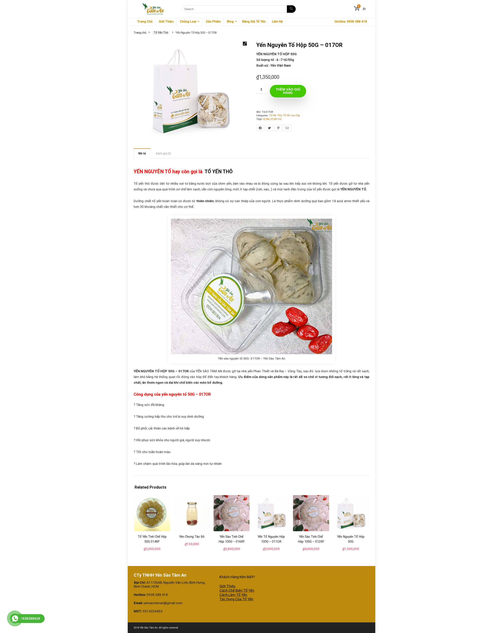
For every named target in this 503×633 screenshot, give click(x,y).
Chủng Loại (188, 21)
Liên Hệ (277, 21)
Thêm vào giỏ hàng (288, 91)
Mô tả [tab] (142, 153)
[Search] (291, 9)
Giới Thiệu (166, 21)
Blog (230, 21)
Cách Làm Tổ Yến (233, 595)
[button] (245, 44)
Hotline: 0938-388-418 (351, 21)
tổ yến (266, 119)
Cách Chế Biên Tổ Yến (236, 590)
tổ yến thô (276, 119)
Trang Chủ (144, 21)
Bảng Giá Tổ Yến (254, 21)
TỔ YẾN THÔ (219, 171)
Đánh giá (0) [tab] (163, 153)
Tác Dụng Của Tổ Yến (236, 599)
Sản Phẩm (213, 21)
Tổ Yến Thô (161, 32)
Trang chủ (140, 32)
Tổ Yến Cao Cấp (291, 115)
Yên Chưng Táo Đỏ (192, 537)
